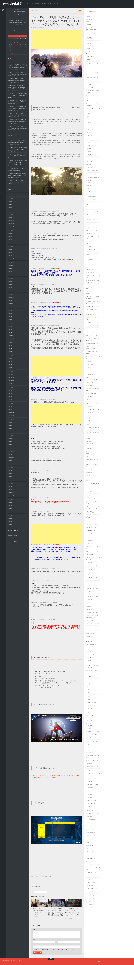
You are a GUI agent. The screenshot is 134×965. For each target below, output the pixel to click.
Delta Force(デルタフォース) (93, 343)
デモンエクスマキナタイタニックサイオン (93, 258)
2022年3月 (11, 364)
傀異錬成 (90, 562)
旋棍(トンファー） (92, 702)
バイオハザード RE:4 (91, 630)
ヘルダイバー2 (43, 892)
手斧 (89, 696)
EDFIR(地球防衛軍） (91, 819)
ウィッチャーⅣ (90, 332)
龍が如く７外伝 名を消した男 (92, 465)
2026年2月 (11, 214)
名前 (34, 939)
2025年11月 (11, 223)
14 (20, 44)
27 (17, 49)
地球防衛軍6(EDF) (91, 495)
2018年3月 (11, 518)
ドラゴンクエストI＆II (92, 230)
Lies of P (89, 262)
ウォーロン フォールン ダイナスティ (92, 516)
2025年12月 (11, 220)
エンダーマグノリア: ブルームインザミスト (92, 313)
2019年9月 (11, 460)
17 (9, 47)
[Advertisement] (56, 39)
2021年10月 (11, 380)
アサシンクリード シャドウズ (92, 287)
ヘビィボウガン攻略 (93, 888)
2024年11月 (11, 262)
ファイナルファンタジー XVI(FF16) (92, 479)
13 (17, 44)
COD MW (89, 606)
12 (14, 44)
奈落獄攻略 (90, 677)
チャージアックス (92, 132)
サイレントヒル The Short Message (92, 428)
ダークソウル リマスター (93, 861)
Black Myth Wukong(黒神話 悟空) (92, 460)
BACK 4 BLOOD (90, 651)
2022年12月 (11, 335)
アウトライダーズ (91, 738)
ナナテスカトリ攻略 (93, 876)
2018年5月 (11, 512)
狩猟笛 (89, 154)
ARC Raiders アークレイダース (92, 203)
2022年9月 (11, 345)
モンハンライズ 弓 (92, 566)
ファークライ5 (90, 898)
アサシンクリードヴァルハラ (93, 661)
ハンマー (90, 135)
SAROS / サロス (90, 167)
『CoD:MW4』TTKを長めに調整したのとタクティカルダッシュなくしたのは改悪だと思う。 (17, 74)
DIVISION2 (89, 185)
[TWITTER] (3, 10)
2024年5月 (11, 281)
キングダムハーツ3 (91, 835)
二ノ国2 (89, 901)
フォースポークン (91, 537)
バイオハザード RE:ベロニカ (92, 73)
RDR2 (88, 848)
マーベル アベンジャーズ (93, 749)
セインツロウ (90, 554)
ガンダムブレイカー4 (92, 374)
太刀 (89, 116)
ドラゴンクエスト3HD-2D (92, 335)
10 (9, 44)
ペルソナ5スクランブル (92, 760)
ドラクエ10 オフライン (92, 551)
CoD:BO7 (89, 191)
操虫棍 (89, 148)
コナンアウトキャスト (92, 855)
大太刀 (89, 686)
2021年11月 (11, 377)
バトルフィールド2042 (92, 636)
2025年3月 (11, 249)
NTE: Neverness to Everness (93, 158)
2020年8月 (11, 425)
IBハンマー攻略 (91, 803)
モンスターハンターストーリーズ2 (93, 716)
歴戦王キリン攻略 (92, 872)
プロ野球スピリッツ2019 (92, 813)
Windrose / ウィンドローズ (93, 177)
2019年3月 (11, 480)
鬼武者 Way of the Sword (92, 77)
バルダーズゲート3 (91, 435)
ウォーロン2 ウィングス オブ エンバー (93, 47)
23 (25, 47)
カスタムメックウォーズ (93, 448)
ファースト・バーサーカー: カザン (92, 292)
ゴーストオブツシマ (92, 648)
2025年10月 (11, 227)
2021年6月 (11, 393)
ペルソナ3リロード (91, 393)
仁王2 (88, 673)
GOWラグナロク (90, 543)
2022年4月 (11, 361)
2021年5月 (11, 396)
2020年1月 (11, 448)
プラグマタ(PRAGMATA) (92, 170)
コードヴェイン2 (91, 199)
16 (25, 44)
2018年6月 (11, 508)
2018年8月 (11, 502)
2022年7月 (11, 351)
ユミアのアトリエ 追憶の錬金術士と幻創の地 (92, 297)
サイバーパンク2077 (91, 472)
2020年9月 (11, 422)
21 (20, 47)
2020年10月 (11, 419)
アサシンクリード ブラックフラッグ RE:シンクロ (92, 38)
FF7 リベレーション (91, 60)
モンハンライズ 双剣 (93, 596)
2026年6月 (11, 201)
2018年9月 (11, 499)
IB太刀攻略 (90, 787)
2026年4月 (11, 207)
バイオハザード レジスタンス (92, 756)
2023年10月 (11, 303)
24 (9, 49)
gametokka (35, 27)
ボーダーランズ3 (91, 763)
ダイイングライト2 (91, 620)
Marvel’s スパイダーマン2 (93, 483)
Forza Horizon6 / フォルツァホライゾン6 (92, 104)
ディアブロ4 (90, 161)
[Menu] (129, 9)
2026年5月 (11, 204)
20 (17, 47)
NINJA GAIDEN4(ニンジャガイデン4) (92, 237)
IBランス (90, 797)
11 (11, 44)
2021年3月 (11, 403)
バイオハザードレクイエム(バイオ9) (93, 181)
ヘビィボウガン (91, 138)
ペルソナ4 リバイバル (92, 81)
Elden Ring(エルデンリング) (93, 329)
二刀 (89, 683)
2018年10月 (11, 496)
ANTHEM (89, 826)
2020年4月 (11, 438)
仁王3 (88, 16)
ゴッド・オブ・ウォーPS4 (93, 864)
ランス (89, 122)
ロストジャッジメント (92, 657)
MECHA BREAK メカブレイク (93, 306)
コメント (35, 929)
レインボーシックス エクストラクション (92, 640)
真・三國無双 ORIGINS (92, 309)
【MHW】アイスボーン (92, 778)
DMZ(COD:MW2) (90, 371)
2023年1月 (11, 332)
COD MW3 (89, 361)
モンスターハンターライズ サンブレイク (93, 558)
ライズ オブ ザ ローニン (92, 403)
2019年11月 (11, 454)
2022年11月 (11, 339)
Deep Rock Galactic (91, 633)
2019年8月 (11, 464)
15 (23, 44)
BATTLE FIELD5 (90, 845)
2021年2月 (11, 406)
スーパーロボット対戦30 (93, 623)
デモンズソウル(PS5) (92, 741)
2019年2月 (11, 483)
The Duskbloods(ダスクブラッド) (92, 68)
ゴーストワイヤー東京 (92, 524)
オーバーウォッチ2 (91, 530)
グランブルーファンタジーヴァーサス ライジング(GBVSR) (93, 443)
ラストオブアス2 (91, 752)
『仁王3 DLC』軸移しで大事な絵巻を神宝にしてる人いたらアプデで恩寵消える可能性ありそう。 (17, 102)
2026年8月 (11, 195)
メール (59, 939)
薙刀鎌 (89, 705)
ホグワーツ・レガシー (92, 521)
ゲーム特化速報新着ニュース (93, 12)
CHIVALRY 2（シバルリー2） (93, 731)
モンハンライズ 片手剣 (93, 569)
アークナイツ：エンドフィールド (93, 220)
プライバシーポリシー (13, 541)
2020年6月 (11, 432)
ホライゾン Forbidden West (93, 612)
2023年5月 (11, 319)
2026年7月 (11, 198)
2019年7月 (11, 467)
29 (23, 49)
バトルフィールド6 (91, 227)
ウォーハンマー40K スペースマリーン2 (92, 389)
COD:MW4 (89, 24)
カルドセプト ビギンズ (92, 34)
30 (25, 49)
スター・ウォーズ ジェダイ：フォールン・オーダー (92, 507)
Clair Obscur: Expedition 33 (92, 272)
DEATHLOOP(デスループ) (92, 670)
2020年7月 (11, 428)
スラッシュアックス (93, 129)
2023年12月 (11, 297)
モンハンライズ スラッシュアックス (93, 592)
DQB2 (88, 842)
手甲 (89, 712)
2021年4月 (11, 399)
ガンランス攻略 (91, 882)
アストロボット (90, 396)
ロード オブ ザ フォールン (93, 174)
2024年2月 (11, 291)
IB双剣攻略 (90, 807)
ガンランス (90, 126)
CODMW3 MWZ (90, 364)
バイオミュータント (92, 728)
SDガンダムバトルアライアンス (93, 547)
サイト (34, 944)
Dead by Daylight (90, 56)
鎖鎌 (89, 699)
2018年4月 (11, 515)
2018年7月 (11, 505)
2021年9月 (11, 383)
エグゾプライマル (91, 491)
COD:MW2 (89, 367)
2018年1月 (11, 524)
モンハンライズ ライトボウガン (93, 573)
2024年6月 (11, 278)
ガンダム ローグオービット (92, 63)
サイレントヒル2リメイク (93, 432)
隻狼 (88, 823)
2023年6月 (11, 316)
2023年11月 (11, 300)
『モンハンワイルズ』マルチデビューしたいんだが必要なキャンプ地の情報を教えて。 (17, 155)
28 (20, 49)
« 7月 (12, 53)
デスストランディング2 (92, 269)
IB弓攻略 (90, 794)
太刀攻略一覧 (91, 895)
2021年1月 (11, 409)
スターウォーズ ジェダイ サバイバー (92, 502)
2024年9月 (11, 268)
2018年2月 (11, 521)
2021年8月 (11, 387)
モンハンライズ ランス (93, 582)
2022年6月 (11, 355)
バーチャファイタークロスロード (93, 96)
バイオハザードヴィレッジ (93, 627)
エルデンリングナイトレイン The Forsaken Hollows (93, 195)
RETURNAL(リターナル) (92, 734)
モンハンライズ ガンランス (93, 578)
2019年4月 (11, 476)
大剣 (89, 113)
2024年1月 (11, 294)
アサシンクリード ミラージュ (92, 487)
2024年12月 (11, 259)
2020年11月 (11, 415)
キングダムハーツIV (91, 87)
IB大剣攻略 (90, 791)
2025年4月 (11, 246)
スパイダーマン (90, 851)
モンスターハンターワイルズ (93, 109)
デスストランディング (92, 766)
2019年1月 (11, 486)
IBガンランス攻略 (92, 800)
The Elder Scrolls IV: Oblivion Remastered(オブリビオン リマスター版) (92, 282)
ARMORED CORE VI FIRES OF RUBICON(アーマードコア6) (92, 378)
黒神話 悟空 (90, 400)
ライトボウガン (91, 142)
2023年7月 (11, 313)
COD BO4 (89, 839)
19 (14, 47)
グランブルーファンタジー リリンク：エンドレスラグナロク (93, 29)
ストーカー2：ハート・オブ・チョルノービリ (92, 347)
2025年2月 (11, 252)
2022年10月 (11, 342)
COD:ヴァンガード (91, 599)
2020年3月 (11, 441)
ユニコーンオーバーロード (93, 409)
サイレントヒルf (91, 266)
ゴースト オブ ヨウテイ (92, 211)
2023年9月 (11, 307)
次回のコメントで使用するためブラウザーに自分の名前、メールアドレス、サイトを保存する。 (55, 949)
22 (23, 47)
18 (11, 47)
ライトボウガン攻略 (93, 885)
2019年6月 (11, 470)
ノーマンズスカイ (91, 904)
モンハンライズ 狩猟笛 (93, 588)
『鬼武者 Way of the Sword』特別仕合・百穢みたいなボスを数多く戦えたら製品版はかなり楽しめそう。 (17, 175)
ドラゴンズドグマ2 (91, 100)
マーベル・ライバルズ (92, 325)
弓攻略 (89, 879)
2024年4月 (11, 284)
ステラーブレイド (91, 382)
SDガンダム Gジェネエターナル (93, 276)
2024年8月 (11, 271)
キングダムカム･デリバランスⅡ (92, 318)
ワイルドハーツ (90, 469)
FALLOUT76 (89, 533)
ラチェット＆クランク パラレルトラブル (92, 724)
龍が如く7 (89, 609)
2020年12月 (11, 412)
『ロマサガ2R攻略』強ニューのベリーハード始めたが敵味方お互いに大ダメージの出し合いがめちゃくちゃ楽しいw (72, 912)
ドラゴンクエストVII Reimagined (91, 215)
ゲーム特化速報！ (13, 4)
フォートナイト (90, 829)
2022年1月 (11, 371)
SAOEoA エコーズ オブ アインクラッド (93, 42)
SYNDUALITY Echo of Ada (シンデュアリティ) (92, 302)
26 (14, 49)
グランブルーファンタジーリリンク (93, 416)
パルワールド (90, 420)
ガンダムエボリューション (93, 540)
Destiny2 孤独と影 (91, 858)
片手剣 (89, 151)
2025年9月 (11, 230)
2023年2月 (11, 329)
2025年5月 (11, 243)
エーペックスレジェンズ (93, 475)
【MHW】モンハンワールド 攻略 (93, 868)
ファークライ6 (90, 654)
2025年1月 (11, 255)
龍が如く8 (89, 424)
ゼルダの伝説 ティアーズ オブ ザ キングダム (92, 512)
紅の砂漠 (89, 164)
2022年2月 (11, 367)
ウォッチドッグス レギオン (92, 745)
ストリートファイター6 (92, 322)
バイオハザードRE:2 (91, 832)
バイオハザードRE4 (91, 498)
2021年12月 (11, 374)
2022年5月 (11, 358)
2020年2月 (11, 444)
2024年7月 (11, 275)
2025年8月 (11, 233)
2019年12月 (11, 451)
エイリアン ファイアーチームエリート (92, 666)
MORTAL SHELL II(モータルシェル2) (93, 20)
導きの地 (90, 781)
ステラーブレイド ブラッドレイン (92, 91)
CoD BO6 (89, 246)
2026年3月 (11, 211)
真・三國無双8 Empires (92, 644)
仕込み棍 (90, 709)
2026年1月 (11, 217)
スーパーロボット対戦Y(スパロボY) (92, 253)
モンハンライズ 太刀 (93, 585)
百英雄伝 (89, 406)
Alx (17, 962)
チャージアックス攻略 (93, 892)
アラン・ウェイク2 (91, 456)
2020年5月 (11, 435)
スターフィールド (91, 208)
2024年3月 (11, 287)
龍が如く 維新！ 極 (91, 527)
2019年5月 (11, 473)
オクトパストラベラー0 (92, 224)
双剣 (89, 145)
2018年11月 (11, 492)
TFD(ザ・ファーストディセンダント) (92, 352)
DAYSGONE (89, 816)
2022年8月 (11, 348)
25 (11, 49)
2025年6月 (11, 239)
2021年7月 (11, 390)
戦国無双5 (89, 720)
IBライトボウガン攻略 (93, 784)
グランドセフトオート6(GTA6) (92, 452)
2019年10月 (11, 457)
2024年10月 (11, 265)
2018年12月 (11, 489)
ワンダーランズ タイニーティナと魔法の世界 (92, 616)
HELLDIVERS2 (34, 10)
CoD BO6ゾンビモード (92, 249)
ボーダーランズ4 (91, 233)
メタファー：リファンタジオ (93, 357)
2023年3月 (11, 326)
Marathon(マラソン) (91, 188)
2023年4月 (11, 323)
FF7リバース (90, 412)
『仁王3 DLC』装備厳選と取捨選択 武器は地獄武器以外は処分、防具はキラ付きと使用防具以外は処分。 (17, 142)
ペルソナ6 (89, 84)
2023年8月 (11, 310)
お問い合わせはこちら (13, 535)
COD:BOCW (89, 603)
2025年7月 (11, 236)
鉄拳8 (88, 438)
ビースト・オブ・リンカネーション (93, 52)
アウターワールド (91, 770)
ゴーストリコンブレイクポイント (93, 774)
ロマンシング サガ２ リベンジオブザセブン (92, 339)
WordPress (9, 962)
